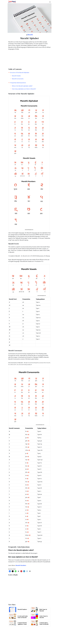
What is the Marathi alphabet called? (22, 86)
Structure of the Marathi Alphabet (19, 72)
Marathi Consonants (17, 79)
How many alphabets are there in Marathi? (24, 89)
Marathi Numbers (21, 565)
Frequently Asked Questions (18, 82)
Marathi (30, 35)
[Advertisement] (29, 60)
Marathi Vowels (16, 76)
